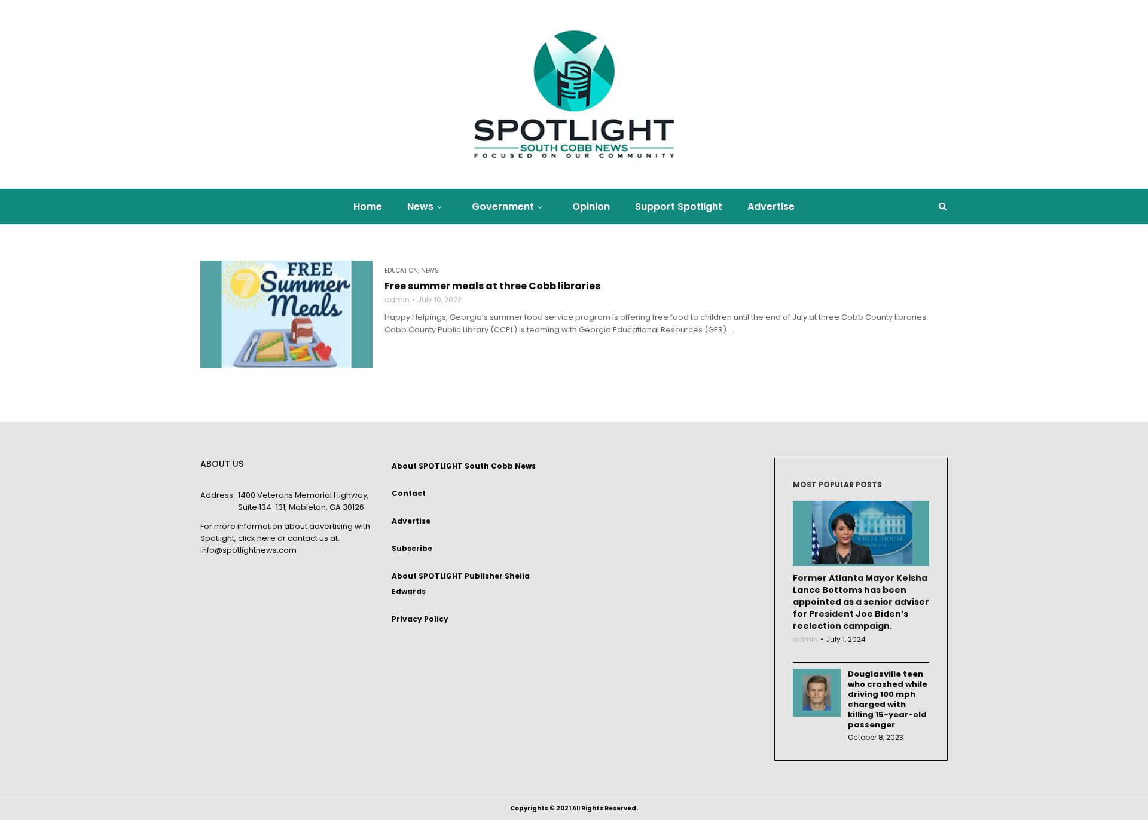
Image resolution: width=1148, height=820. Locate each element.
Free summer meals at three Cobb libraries (493, 286)
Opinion (591, 206)
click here (257, 538)
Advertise (771, 206)
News (420, 206)
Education (401, 271)
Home (367, 206)
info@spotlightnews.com (248, 550)
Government (503, 206)
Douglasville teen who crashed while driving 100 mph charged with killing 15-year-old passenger (887, 699)
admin (397, 300)
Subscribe (412, 548)
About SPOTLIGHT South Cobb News (464, 466)
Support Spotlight (678, 206)
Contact (409, 493)
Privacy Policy (420, 619)
